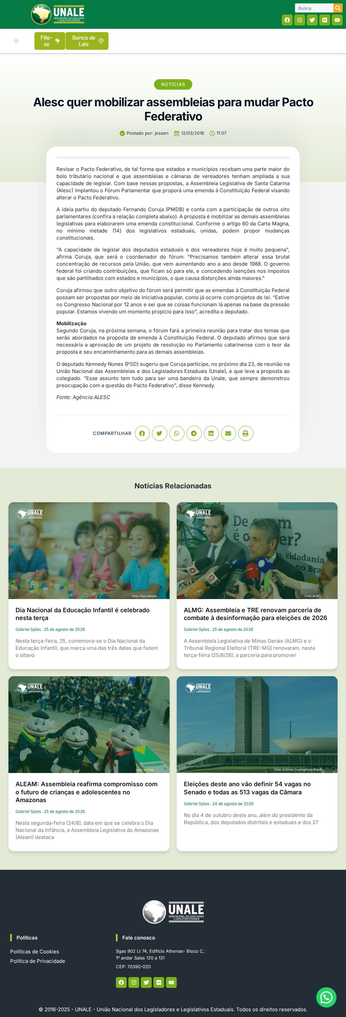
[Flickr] (324, 20)
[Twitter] (312, 20)
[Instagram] (299, 20)
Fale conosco (138, 937)
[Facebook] (287, 20)
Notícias (173, 84)
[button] (16, 41)
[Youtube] (337, 20)
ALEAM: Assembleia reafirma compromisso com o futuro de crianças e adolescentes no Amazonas (86, 791)
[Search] (338, 8)
